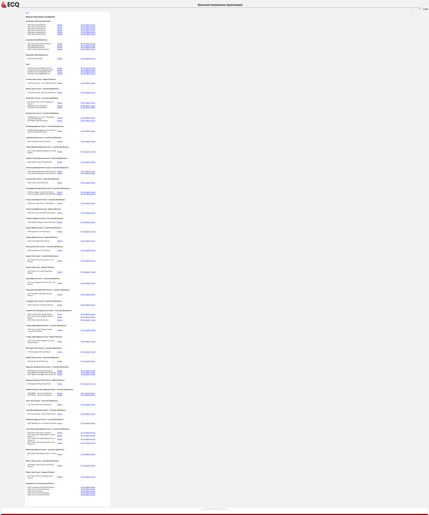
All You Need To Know (88, 25)
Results (59, 25)
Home (27, 12)
